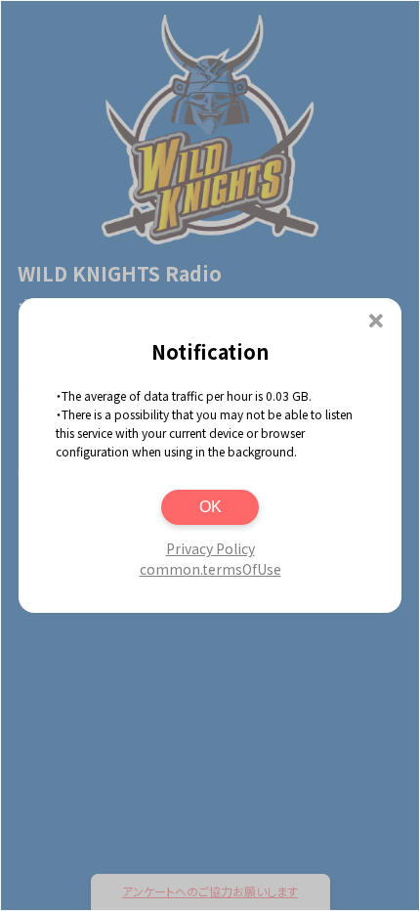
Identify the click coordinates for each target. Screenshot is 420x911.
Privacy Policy (210, 548)
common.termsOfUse (210, 569)
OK (210, 507)
